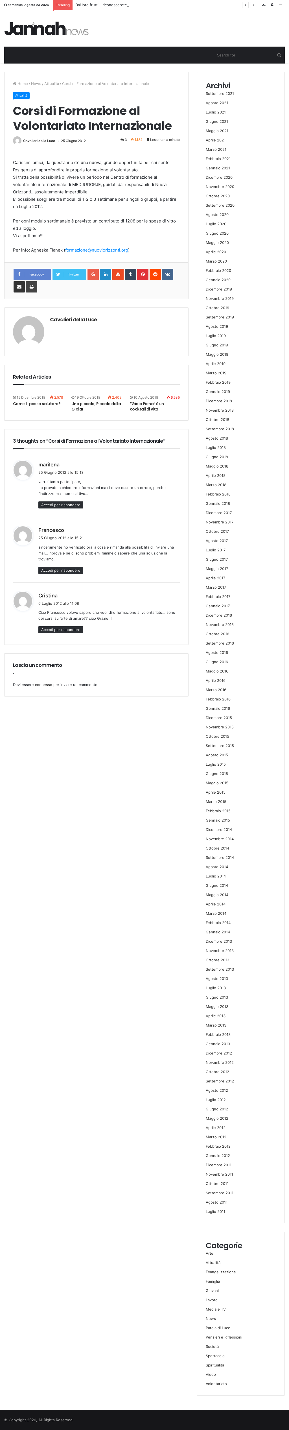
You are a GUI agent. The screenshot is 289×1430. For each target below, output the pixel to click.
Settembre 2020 (220, 205)
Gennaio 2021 (218, 168)
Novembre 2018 (220, 410)
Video (211, 1374)
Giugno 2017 (217, 559)
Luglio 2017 (215, 550)
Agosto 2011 (216, 1202)
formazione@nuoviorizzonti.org (96, 250)
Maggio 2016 (217, 671)
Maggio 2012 (217, 1118)
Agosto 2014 (217, 866)
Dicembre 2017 (219, 512)
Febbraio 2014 (218, 922)
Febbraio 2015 (218, 811)
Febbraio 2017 (218, 596)
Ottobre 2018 (217, 419)
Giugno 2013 (217, 997)
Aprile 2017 (215, 578)
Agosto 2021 (217, 103)
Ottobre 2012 (217, 1071)
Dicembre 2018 (219, 401)
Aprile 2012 (215, 1127)
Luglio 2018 (216, 447)
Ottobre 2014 (217, 848)
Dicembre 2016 (219, 615)
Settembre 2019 (220, 317)
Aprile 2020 (216, 252)
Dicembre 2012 (219, 1053)
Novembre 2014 (220, 839)
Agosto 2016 (217, 652)
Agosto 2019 (217, 326)
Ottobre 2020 (218, 196)
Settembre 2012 (220, 1081)
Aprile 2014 (215, 904)
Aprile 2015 (215, 792)
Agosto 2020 (217, 214)
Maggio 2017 (217, 568)
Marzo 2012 (216, 1137)
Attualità (51, 83)
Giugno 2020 (217, 233)
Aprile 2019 (215, 363)
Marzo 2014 (216, 913)
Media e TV (216, 1309)
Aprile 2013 (215, 1016)
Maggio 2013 (217, 1006)
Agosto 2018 (217, 438)
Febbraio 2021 (218, 158)
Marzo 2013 (216, 1025)
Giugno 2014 (217, 885)
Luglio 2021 (216, 112)
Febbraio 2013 (218, 1034)
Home (22, 83)
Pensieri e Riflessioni (224, 1337)
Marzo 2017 (216, 587)
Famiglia (213, 1281)
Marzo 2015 (216, 801)
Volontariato (216, 1383)
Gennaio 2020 (218, 280)
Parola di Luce (218, 1328)
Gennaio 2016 (218, 708)
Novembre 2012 (220, 1062)
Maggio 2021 (217, 130)
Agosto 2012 (217, 1090)
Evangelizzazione (221, 1272)
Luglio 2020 (216, 224)
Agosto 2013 (217, 978)
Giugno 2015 (217, 773)
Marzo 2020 (216, 261)
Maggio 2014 (217, 894)
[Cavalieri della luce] (46, 28)
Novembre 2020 (220, 186)
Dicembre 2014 (219, 829)
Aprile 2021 (215, 140)
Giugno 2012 (217, 1109)
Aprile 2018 (215, 475)
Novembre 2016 (220, 624)
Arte (209, 1253)
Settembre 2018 (220, 429)
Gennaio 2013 (218, 1044)
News (36, 83)
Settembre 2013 (220, 969)
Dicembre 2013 (219, 941)
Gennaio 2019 (218, 391)
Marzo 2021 (216, 149)
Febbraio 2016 (218, 699)
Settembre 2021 (220, 93)
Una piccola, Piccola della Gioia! (96, 406)
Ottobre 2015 (217, 736)
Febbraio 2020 (218, 270)
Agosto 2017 (217, 540)
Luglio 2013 (216, 988)
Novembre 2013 (220, 950)
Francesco (51, 530)
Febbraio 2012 (218, 1146)
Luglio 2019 (216, 335)
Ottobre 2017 (217, 531)
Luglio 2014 (216, 876)
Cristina (48, 596)
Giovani (212, 1290)
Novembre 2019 (220, 298)
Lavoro (212, 1300)
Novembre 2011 (219, 1174)
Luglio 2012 (216, 1099)
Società (212, 1346)
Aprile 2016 (215, 680)
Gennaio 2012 (218, 1155)
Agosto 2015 (217, 755)
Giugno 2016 (217, 662)
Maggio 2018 (217, 466)
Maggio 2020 (217, 242)
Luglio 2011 (215, 1211)
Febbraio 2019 (218, 382)
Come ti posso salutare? (36, 404)
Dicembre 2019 (219, 289)
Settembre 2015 (220, 745)
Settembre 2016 (220, 643)
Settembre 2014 (220, 857)
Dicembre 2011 (218, 1165)
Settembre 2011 (219, 1193)
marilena (49, 465)
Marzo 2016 (216, 689)
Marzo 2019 (216, 373)
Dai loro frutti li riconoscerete (101, 5)
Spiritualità (215, 1365)
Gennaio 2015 (218, 820)
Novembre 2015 (220, 727)
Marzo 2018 (216, 485)
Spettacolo (215, 1355)
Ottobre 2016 (217, 634)
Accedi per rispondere (60, 505)
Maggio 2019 (217, 354)
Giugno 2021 (217, 121)
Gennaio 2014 (218, 932)
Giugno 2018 (217, 457)
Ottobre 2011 (217, 1183)
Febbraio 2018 (218, 494)
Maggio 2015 (217, 783)
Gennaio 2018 (218, 503)
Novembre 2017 (219, 522)
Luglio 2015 (216, 764)
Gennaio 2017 (218, 606)
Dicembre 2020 (219, 177)
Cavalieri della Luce (39, 141)
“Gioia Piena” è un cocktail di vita (147, 406)
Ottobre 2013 (217, 960)
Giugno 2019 (217, 345)
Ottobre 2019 (217, 307)
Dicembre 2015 (219, 717)
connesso (43, 684)
